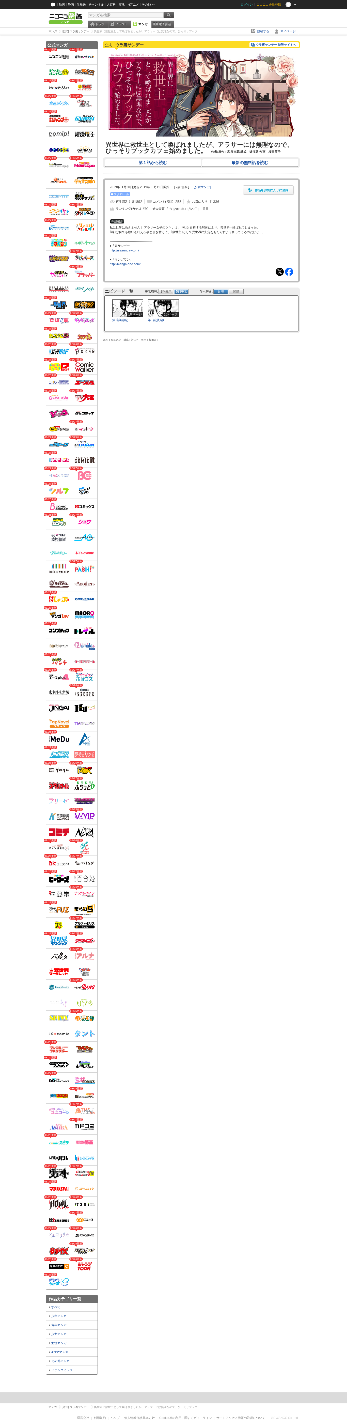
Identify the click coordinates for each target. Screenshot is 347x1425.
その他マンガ (60, 1361)
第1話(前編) (120, 320)
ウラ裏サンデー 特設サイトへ (276, 45)
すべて (55, 1307)
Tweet (280, 272)
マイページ (288, 31)
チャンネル (96, 4)
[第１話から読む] (201, 135)
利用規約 (100, 1418)
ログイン (247, 4)
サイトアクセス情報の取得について (240, 1418)
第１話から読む (153, 162)
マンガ (143, 24)
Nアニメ (133, 4)
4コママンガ (59, 1352)
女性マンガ (59, 1343)
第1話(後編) (156, 320)
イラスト (122, 24)
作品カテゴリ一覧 (65, 1299)
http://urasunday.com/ (124, 250)
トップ (99, 24)
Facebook (289, 272)
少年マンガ (59, 1316)
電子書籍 (165, 24)
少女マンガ (59, 1334)
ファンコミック (62, 1370)
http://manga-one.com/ (125, 264)
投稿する (263, 31)
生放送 (81, 4)
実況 (122, 4)
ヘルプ (115, 1418)
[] (202, 187)
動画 (62, 4)
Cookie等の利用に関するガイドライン (185, 1418)
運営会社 (83, 1418)
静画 (71, 4)
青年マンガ (59, 1325)
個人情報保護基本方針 (139, 1418)
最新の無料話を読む (250, 162)
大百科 (111, 4)
